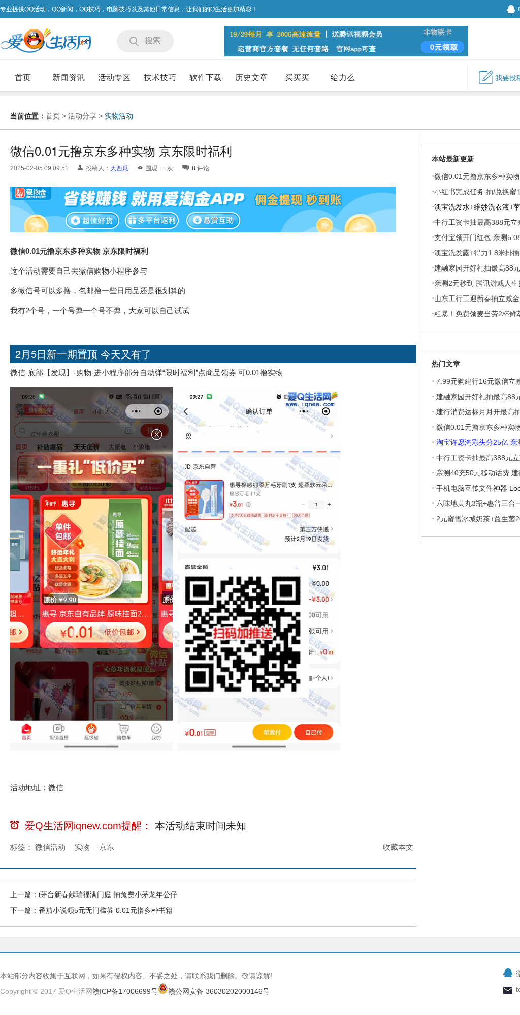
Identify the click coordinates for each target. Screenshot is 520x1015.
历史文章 (251, 77)
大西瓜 (119, 168)
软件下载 (205, 77)
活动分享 (82, 116)
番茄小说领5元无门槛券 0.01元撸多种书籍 (106, 910)
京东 (106, 847)
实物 (82, 847)
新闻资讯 (68, 77)
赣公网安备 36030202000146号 (219, 991)
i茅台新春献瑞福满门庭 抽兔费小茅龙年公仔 (108, 894)
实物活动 (119, 116)
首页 (23, 77)
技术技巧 (160, 77)
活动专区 (114, 77)
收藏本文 (398, 847)
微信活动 (50, 847)
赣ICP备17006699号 (125, 991)
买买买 (297, 77)
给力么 (343, 77)
